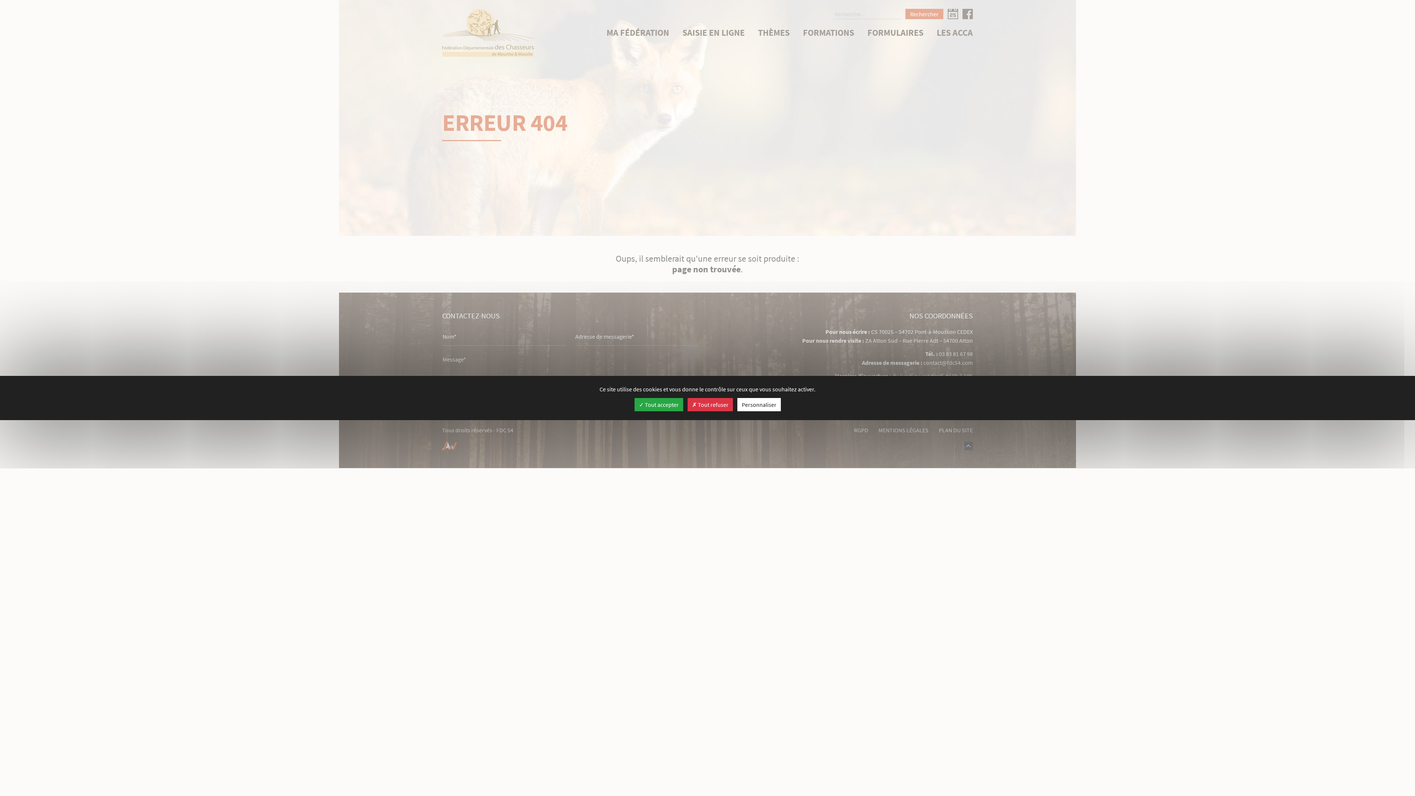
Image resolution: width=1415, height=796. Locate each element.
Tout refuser (713, 404)
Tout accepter (661, 404)
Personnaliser (759, 404)
